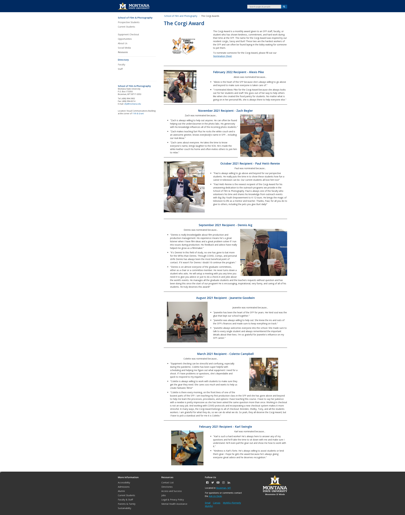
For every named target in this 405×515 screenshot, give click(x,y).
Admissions (124, 486)
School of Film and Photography (180, 15)
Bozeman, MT (223, 487)
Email (207, 502)
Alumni (121, 491)
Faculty (121, 64)
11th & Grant (138, 113)
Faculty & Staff (125, 499)
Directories (167, 486)
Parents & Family (126, 503)
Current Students (126, 495)
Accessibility (124, 482)
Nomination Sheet (222, 56)
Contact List (167, 482)
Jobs (163, 495)
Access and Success (171, 491)
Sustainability (124, 508)
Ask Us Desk (215, 496)
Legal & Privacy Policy (172, 499)
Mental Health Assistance (174, 503)
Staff (120, 68)
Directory (123, 59)
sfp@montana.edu (132, 104)
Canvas (216, 502)
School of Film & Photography (135, 17)
